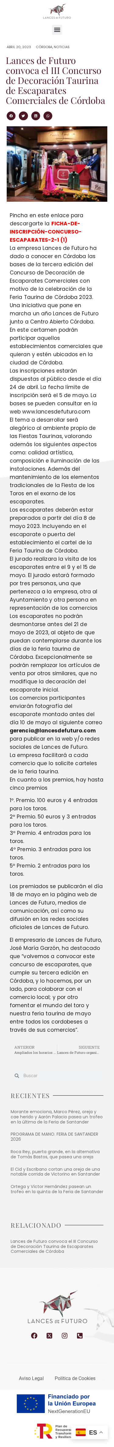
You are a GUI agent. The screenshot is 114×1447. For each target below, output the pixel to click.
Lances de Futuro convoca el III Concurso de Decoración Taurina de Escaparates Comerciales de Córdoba (54, 1246)
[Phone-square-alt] (80, 1336)
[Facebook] (34, 1336)
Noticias (62, 47)
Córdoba (44, 47)
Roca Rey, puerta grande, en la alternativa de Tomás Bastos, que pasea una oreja (55, 1154)
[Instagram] (64, 1336)
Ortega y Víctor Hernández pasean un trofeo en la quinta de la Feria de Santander (57, 1189)
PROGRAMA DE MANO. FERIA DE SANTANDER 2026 (54, 1136)
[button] (57, 30)
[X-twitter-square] (49, 1336)
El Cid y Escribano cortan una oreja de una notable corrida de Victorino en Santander (55, 1171)
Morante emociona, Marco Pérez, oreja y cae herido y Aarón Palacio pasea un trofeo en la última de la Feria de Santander (57, 1117)
